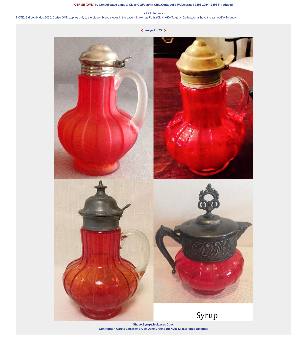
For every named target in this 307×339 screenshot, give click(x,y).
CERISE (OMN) (84, 4)
